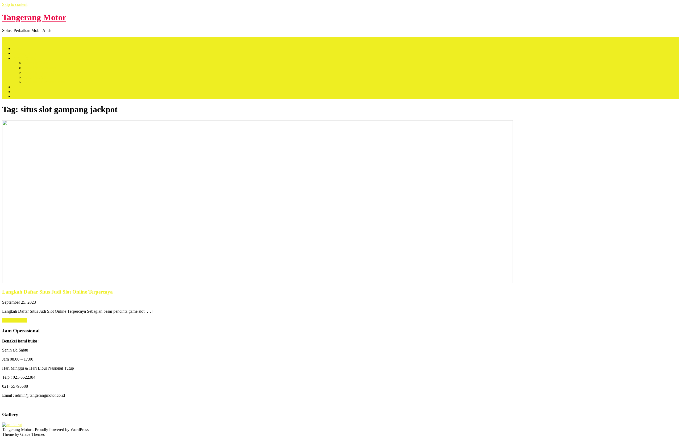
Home (18, 48)
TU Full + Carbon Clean (44, 82)
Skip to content (14, 4)
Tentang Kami (25, 53)
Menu (7, 39)
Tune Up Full (34, 77)
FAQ (17, 91)
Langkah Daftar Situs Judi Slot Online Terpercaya (57, 292)
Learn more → (14, 320)
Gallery (19, 96)
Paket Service (24, 58)
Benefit (19, 87)
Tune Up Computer (39, 67)
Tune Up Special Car (41, 72)
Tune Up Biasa (36, 63)
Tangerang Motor (34, 17)
